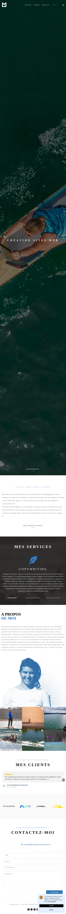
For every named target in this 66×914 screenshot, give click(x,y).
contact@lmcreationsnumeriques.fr (37, 844)
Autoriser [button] (51, 905)
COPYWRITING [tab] (12, 598)
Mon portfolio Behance (33, 525)
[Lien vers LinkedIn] (34, 909)
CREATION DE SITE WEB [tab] (32, 598)
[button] (2, 779)
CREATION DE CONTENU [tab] (53, 598)
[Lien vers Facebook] (28, 909)
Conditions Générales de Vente (31, 904)
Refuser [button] (51, 909)
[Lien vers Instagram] (31, 909)
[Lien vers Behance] (37, 909)
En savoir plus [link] (52, 901)
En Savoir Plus (33, 469)
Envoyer (54, 892)
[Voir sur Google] (4, 786)
